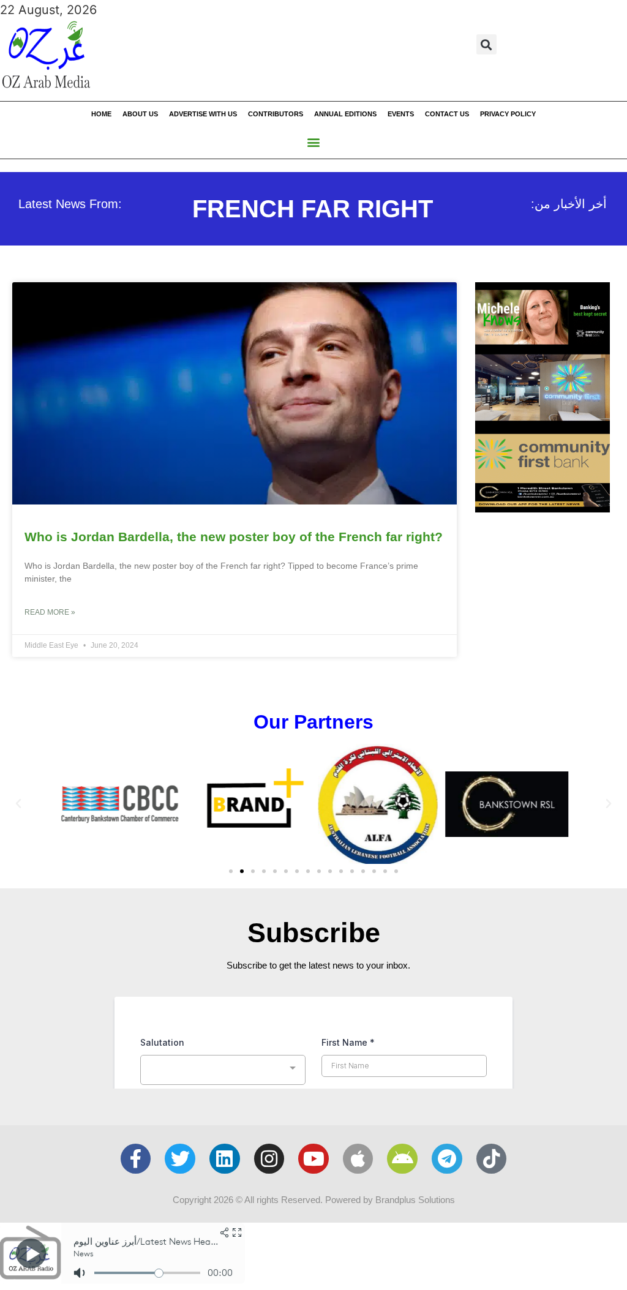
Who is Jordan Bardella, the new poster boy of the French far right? (233, 537)
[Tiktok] (491, 1159)
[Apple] (358, 1159)
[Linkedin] (224, 1159)
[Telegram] (447, 1159)
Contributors (275, 114)
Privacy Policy (508, 114)
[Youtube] (313, 1159)
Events (401, 114)
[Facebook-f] (136, 1159)
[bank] (542, 508)
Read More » (49, 612)
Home (101, 114)
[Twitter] (180, 1159)
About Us (140, 114)
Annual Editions (345, 114)
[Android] (402, 1159)
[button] (486, 44)
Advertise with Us (203, 114)
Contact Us (447, 114)
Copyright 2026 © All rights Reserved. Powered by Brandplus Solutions (314, 1199)
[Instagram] (269, 1159)
